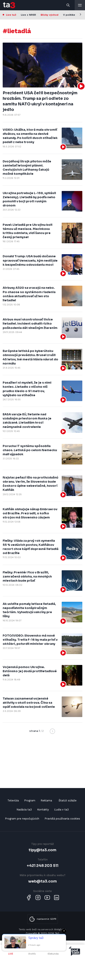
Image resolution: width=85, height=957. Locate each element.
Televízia (13, 800)
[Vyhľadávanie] (68, 5)
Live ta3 (11, 14)
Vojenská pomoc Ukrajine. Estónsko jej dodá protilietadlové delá (30, 671)
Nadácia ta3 (24, 809)
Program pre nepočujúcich (22, 818)
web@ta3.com (42, 881)
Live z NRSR (28, 14)
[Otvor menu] (80, 5)
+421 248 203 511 (42, 865)
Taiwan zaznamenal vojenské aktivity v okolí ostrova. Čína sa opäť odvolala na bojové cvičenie (29, 703)
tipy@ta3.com (42, 850)
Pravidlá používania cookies (62, 818)
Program (29, 800)
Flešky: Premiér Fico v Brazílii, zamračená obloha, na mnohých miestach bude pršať (27, 576)
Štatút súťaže (68, 800)
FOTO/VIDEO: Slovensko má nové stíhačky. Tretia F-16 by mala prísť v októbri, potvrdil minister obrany (30, 640)
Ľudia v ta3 (61, 809)
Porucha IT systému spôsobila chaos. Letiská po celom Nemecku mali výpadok (30, 450)
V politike (69, 14)
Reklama (46, 800)
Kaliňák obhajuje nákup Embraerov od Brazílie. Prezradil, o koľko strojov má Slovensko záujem (30, 513)
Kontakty (43, 809)
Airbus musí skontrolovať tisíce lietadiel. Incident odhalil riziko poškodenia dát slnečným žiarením (30, 323)
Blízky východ (49, 14)
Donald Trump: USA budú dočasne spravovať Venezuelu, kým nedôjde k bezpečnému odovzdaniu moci (30, 260)
